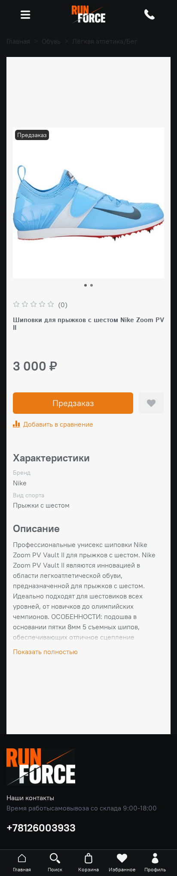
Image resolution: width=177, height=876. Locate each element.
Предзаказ (73, 403)
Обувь (51, 41)
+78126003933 (41, 827)
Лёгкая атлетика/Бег (104, 41)
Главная (18, 41)
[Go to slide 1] (85, 285)
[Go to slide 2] (91, 285)
